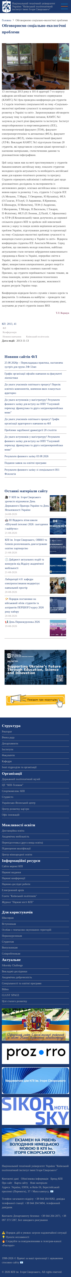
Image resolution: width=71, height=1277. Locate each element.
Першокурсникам (12, 935)
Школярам (8, 917)
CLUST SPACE (10, 995)
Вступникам (9, 924)
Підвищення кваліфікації (16, 848)
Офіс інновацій (11, 814)
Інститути (7, 749)
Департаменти (10, 743)
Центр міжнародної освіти (17, 854)
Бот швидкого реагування (33, 1220)
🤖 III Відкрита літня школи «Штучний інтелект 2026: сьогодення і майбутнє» (26, 524)
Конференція (9, 332)
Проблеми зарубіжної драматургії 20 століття (30, 430)
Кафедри (7, 761)
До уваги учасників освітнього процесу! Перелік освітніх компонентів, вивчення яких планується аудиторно (33, 388)
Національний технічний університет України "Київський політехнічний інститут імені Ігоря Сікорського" (33, 6)
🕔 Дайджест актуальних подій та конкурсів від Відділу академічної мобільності (24, 564)
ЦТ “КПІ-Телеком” (12, 785)
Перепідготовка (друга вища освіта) (22, 842)
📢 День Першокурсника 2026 (22, 622)
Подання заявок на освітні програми (25, 463)
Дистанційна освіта (13, 830)
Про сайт (7, 1183)
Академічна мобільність (15, 836)
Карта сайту (21, 1183)
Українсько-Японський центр (18, 802)
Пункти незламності (17, 1237)
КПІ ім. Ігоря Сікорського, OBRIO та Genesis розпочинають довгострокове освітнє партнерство (26, 544)
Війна (5, 989)
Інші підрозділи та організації (19, 767)
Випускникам (10, 947)
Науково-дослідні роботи (16, 884)
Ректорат (7, 731)
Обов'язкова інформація (34, 1178)
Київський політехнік (37, 336)
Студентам (8, 941)
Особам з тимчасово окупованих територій (26, 929)
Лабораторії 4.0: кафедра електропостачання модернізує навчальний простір (22, 583)
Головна (6, 20)
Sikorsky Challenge (12, 965)
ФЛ (4, 328)
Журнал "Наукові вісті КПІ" (18, 902)
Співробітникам (11, 953)
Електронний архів (13, 890)
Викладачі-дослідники (14, 971)
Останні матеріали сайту (26, 491)
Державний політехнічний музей (21, 779)
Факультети (8, 755)
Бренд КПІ (57, 1178)
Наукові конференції (13, 878)
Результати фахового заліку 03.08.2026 (26, 456)
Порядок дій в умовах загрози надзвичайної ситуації (36, 1232)
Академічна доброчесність (17, 977)
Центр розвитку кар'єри (15, 809)
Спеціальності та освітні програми (21, 983)
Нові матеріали (38, 1183)
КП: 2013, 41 (9, 323)
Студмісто (7, 797)
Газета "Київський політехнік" (19, 896)
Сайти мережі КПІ (12, 866)
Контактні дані (10, 1178)
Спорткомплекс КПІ (13, 791)
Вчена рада (8, 737)
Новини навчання (12, 336)
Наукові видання (11, 872)
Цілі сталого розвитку (14, 1001)
